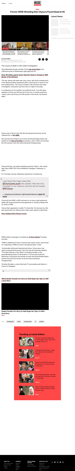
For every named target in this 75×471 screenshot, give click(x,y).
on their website (34, 237)
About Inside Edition (8, 463)
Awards (5, 466)
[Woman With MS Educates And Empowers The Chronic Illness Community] (37, 366)
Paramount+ (42, 463)
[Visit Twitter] (55, 462)
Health (37, 357)
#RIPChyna (8, 188)
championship (27, 321)
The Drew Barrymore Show (44, 468)
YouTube (17, 468)
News (3, 3)
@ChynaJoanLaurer (12, 183)
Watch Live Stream (31, 466)
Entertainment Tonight (44, 466)
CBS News (41, 465)
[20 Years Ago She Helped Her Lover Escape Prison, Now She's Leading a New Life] (37, 341)
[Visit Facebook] (52, 462)
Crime (37, 345)
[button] (25, 296)
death (18, 321)
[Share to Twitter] (43, 59)
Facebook (18, 463)
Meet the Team (7, 465)
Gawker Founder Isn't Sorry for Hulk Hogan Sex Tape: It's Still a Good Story (23, 312)
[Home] (37, 3)
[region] (25, 296)
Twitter (17, 465)
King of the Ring (17, 141)
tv (35, 321)
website (41, 321)
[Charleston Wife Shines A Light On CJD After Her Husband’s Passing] (37, 353)
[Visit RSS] (63, 462)
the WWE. (16, 135)
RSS (17, 469)
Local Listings (30, 464)
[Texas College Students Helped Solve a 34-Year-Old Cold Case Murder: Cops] (37, 390)
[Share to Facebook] (39, 59)
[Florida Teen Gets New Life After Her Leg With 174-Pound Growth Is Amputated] (37, 378)
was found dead (34, 69)
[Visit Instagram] (57, 462)
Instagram (18, 466)
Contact (6, 468)
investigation (10, 321)
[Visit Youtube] (60, 462)
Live (10, 3)
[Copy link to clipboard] (46, 59)
